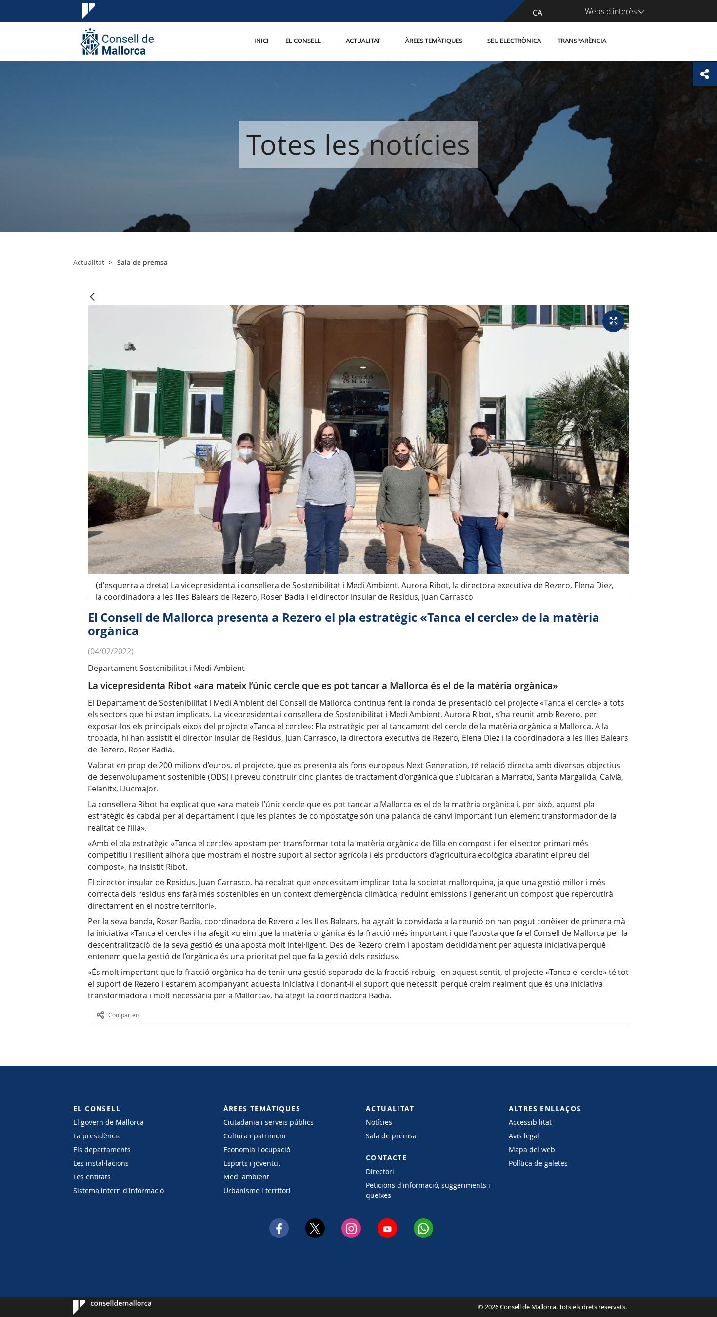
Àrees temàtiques (433, 41)
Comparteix (124, 1015)
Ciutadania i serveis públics (268, 1122)
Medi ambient (246, 1176)
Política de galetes (538, 1163)
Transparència (582, 41)
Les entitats (92, 1176)
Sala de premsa (391, 1135)
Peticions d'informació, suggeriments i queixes (428, 1190)
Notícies (379, 1122)
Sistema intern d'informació (118, 1190)
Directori (380, 1171)
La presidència (97, 1135)
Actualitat (363, 41)
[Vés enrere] (92, 297)
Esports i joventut (251, 1163)
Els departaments (102, 1149)
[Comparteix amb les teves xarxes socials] (705, 74)
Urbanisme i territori (257, 1190)
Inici (261, 41)
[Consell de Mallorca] (117, 41)
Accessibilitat (530, 1122)
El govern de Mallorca (108, 1122)
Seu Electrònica (514, 41)
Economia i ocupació (256, 1149)
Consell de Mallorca (102, 1307)
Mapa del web (532, 1149)
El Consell (303, 41)
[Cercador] (625, 41)
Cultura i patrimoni (254, 1135)
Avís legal (524, 1135)
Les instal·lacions (101, 1163)
